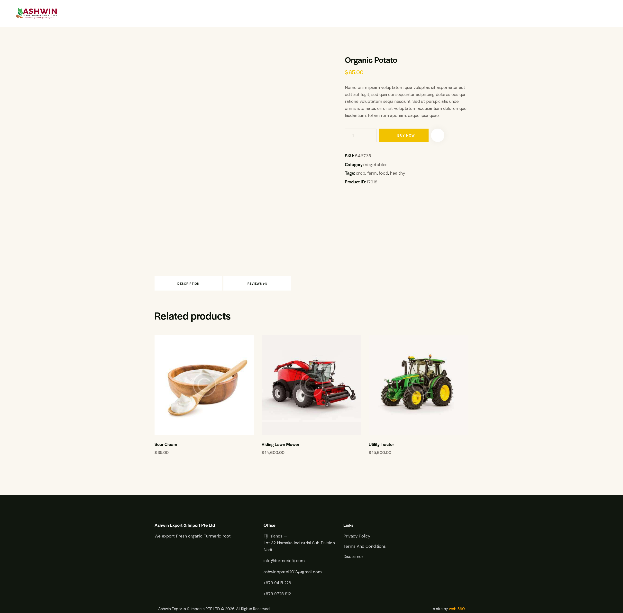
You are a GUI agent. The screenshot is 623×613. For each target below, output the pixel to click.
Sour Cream (166, 444)
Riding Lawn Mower (280, 444)
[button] (437, 135)
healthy (397, 173)
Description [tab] (188, 283)
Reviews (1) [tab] (257, 283)
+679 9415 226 (277, 582)
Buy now (406, 135)
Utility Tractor (381, 444)
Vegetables (376, 165)
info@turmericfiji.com (284, 560)
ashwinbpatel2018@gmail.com (293, 572)
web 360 (457, 608)
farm (372, 173)
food (383, 173)
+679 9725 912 (277, 593)
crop (360, 173)
